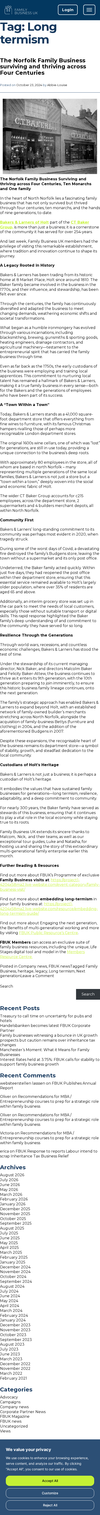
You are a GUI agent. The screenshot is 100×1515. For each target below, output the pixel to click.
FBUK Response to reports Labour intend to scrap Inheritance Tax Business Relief (48, 1153)
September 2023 (16, 1339)
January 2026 (12, 1204)
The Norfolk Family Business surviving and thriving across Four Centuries (43, 66)
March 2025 (11, 1252)
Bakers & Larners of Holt (24, 222)
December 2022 (15, 1364)
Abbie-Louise (57, 85)
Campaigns (10, 1402)
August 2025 (12, 1228)
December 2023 (15, 1325)
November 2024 (15, 1272)
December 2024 (15, 1267)
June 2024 (10, 1296)
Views (5, 1431)
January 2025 (12, 1262)
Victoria (7, 1133)
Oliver (5, 1096)
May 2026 (9, 1189)
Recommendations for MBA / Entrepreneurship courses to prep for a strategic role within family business (49, 1101)
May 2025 (9, 1243)
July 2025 (9, 1233)
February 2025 (14, 1257)
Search (6, 986)
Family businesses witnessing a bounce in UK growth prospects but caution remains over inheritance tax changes (48, 1040)
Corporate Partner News (23, 1412)
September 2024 (16, 1281)
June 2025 (10, 1238)
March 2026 (11, 1194)
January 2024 (13, 1320)
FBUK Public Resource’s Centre (48, 933)
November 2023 (15, 1330)
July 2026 (9, 1180)
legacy (41, 971)
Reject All (50, 1505)
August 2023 (12, 1344)
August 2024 (12, 1286)
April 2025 (9, 1247)
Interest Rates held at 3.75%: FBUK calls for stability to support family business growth (50, 1062)
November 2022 (15, 1368)
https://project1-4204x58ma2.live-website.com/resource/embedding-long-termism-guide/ (49, 909)
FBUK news (59, 966)
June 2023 (10, 1354)
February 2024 (14, 1315)
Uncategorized (14, 1426)
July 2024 (9, 1291)
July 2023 (9, 1349)
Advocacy (9, 1397)
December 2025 (15, 1209)
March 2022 (11, 1373)
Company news (32, 966)
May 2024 (9, 1301)
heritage (25, 971)
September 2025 (16, 1223)
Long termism (62, 971)
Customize (50, 1493)
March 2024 (11, 1310)
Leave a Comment (37, 976)
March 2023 (11, 1359)
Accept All (50, 1481)
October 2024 (13, 1276)
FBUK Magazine (15, 1416)
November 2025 (15, 1214)
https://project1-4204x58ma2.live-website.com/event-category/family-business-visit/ (50, 885)
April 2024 (9, 1306)
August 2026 (12, 1175)
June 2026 (10, 1185)
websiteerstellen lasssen (22, 1083)
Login (67, 10)
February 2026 (14, 1199)
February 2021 (13, 1378)
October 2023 (13, 1335)
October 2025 (13, 1219)
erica (4, 1151)
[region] (50, 1478)
